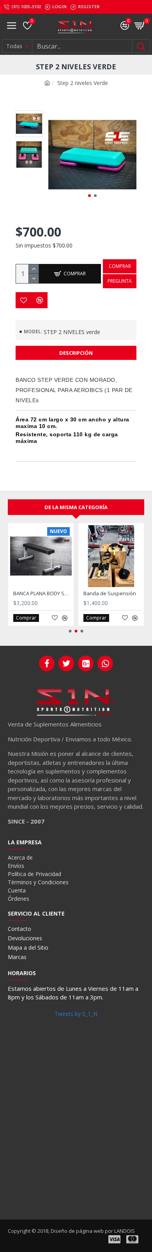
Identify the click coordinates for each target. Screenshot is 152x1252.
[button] (89, 195)
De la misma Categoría (76, 507)
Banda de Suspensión (109, 593)
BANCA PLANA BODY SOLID (42, 593)
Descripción (76, 352)
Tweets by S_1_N (76, 1013)
